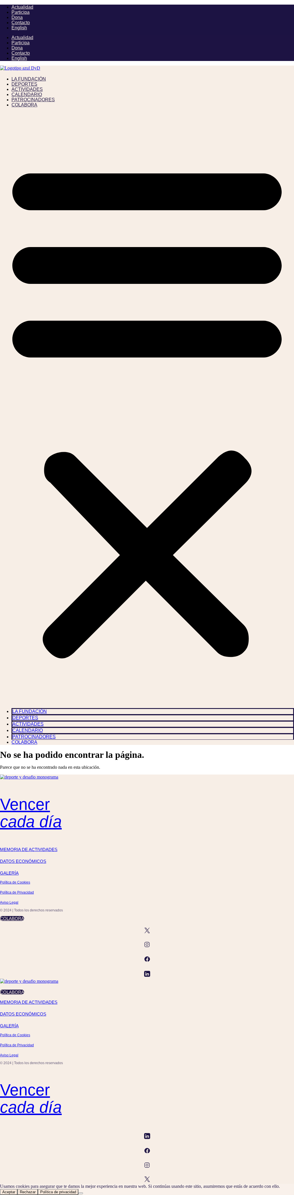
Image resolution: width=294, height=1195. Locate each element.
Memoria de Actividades (28, 849)
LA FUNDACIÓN (28, 79)
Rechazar (28, 1192)
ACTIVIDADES (27, 89)
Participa (20, 12)
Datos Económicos (23, 861)
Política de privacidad (58, 1192)
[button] (147, 407)
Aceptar (8, 1192)
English (19, 27)
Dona (17, 17)
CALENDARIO (26, 94)
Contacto (20, 22)
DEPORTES (24, 84)
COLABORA (24, 104)
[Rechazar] (80, 1193)
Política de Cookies (15, 882)
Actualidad (22, 7)
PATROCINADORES (33, 99)
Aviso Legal (9, 902)
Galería (9, 873)
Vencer (31, 813)
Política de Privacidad (17, 892)
